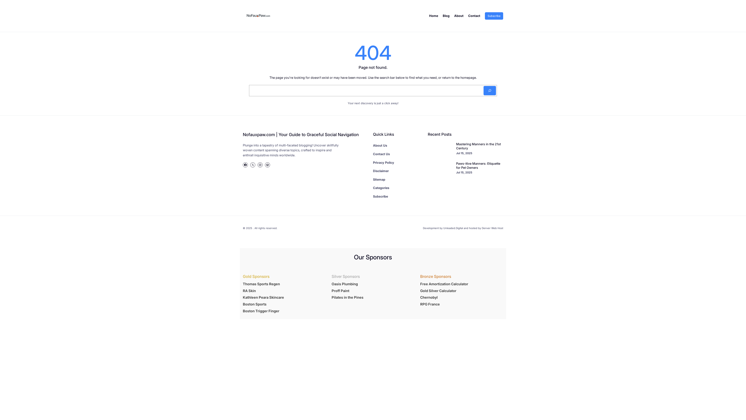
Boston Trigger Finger (261, 311)
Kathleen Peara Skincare (263, 297)
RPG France (430, 304)
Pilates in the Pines (347, 297)
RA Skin (249, 291)
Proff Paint (340, 291)
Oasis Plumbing (345, 284)
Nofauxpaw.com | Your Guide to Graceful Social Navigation (301, 134)
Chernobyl (429, 297)
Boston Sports (255, 304)
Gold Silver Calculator (438, 291)
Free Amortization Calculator (444, 284)
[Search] (490, 90)
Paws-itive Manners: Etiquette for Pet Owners (478, 166)
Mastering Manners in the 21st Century (478, 146)
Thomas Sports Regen (261, 284)
